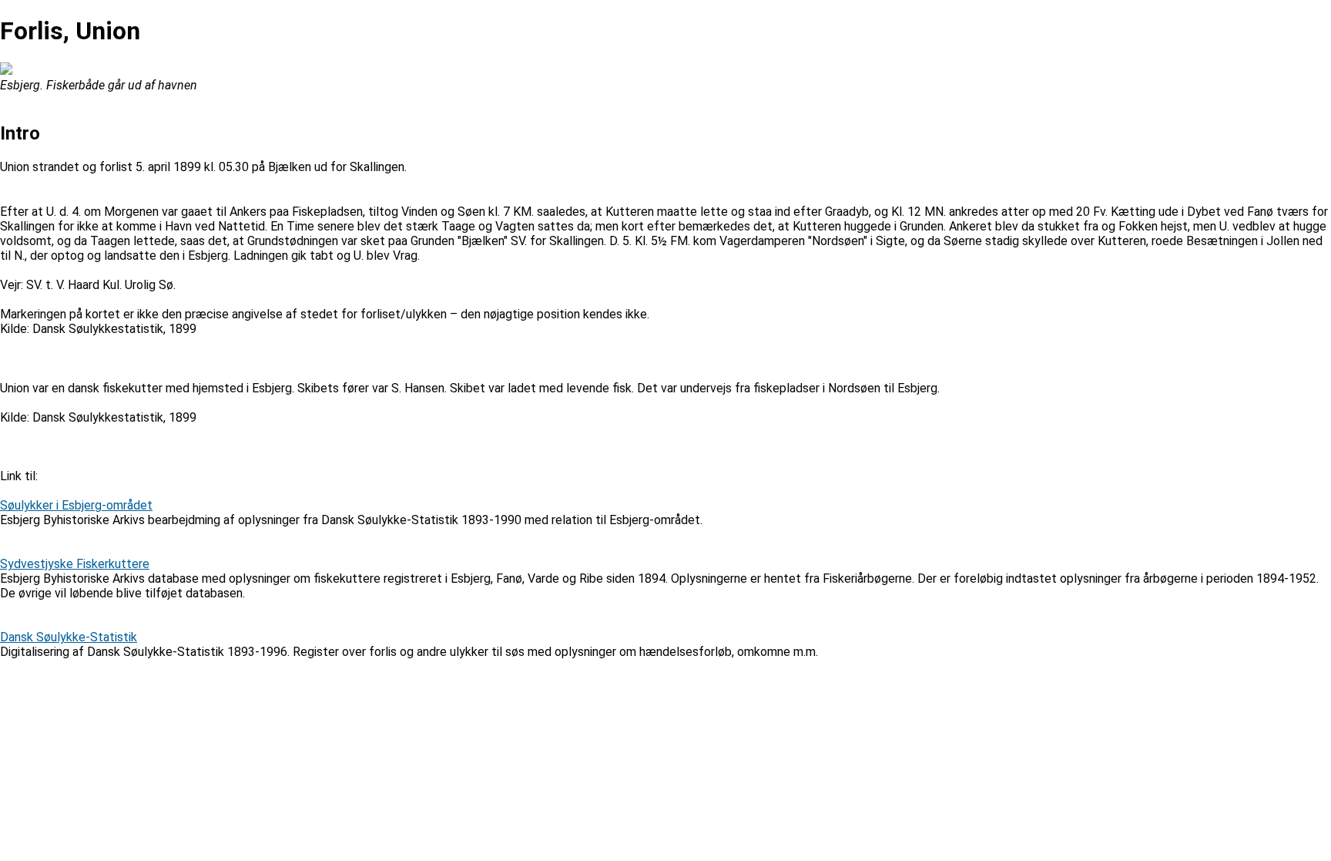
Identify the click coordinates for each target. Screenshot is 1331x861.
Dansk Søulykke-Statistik (68, 637)
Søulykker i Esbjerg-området (76, 505)
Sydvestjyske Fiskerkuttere (74, 564)
